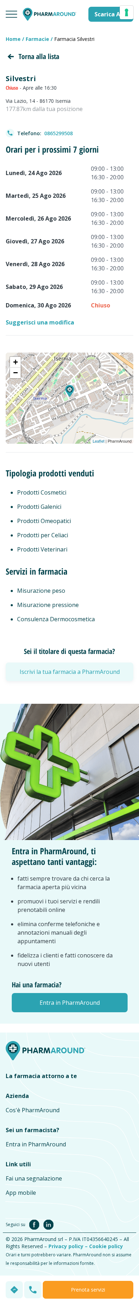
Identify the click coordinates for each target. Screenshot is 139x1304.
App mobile (21, 1193)
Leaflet (98, 441)
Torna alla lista (39, 56)
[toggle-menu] (11, 14)
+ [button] (15, 362)
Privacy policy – (68, 1246)
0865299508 (58, 133)
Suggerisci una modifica (40, 322)
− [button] (15, 372)
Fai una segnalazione (34, 1178)
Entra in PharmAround (36, 1144)
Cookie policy (106, 1246)
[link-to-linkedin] (48, 1224)
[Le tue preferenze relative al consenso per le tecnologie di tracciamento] (126, 12)
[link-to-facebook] (35, 1224)
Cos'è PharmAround (33, 1110)
